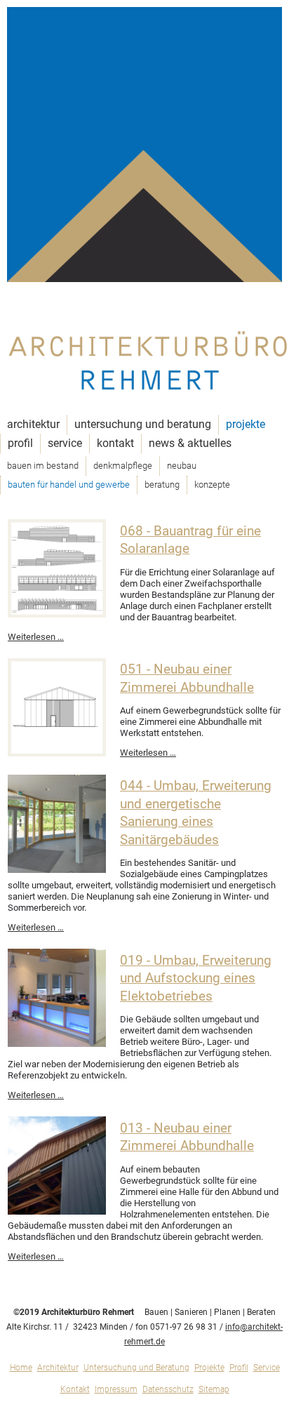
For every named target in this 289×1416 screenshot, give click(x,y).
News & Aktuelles (190, 443)
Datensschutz (168, 1389)
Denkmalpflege (122, 465)
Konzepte (212, 484)
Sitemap (214, 1389)
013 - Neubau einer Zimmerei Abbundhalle (187, 1137)
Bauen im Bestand (43, 465)
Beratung (162, 484)
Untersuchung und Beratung (142, 424)
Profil (20, 443)
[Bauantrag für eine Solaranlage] (57, 614)
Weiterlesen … (36, 637)
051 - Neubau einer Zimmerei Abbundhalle (187, 678)
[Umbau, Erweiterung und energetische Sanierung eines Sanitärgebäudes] (57, 869)
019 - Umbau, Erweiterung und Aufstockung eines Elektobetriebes (195, 978)
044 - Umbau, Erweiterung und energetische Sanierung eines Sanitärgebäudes (195, 813)
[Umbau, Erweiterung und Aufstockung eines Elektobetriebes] (57, 1043)
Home (21, 1367)
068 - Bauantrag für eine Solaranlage (190, 540)
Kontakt (115, 443)
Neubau (181, 465)
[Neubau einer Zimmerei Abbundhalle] (57, 753)
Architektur (33, 424)
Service (65, 443)
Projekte (245, 424)
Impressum (116, 1389)
